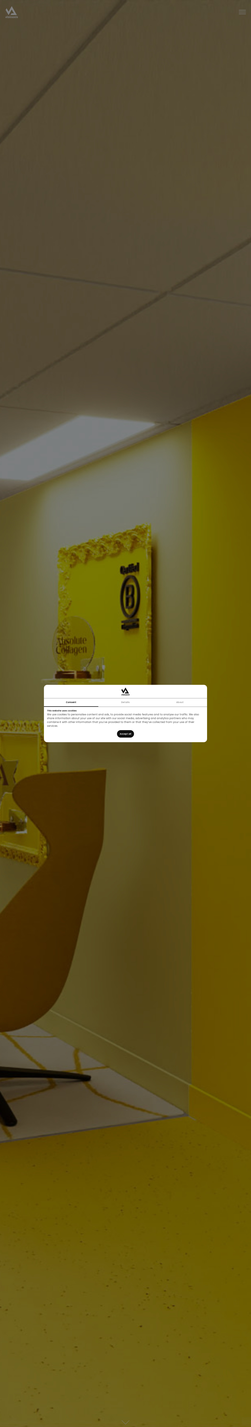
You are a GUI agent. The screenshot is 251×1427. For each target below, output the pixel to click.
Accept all (125, 733)
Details (125, 702)
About (180, 702)
